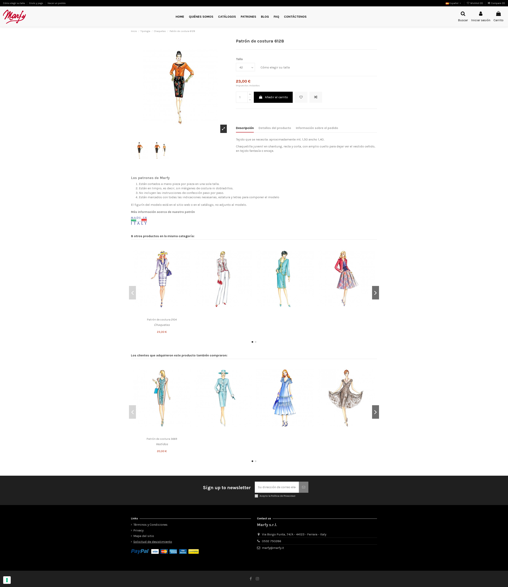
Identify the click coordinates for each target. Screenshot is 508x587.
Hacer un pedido (57, 3)
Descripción (245, 128)
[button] (248, 16)
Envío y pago (36, 3)
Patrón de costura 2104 (162, 319)
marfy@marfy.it (273, 548)
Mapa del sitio (143, 536)
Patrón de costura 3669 (161, 439)
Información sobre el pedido (317, 128)
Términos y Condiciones (150, 524)
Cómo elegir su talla (14, 3)
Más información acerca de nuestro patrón (163, 212)
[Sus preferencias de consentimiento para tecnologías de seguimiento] (7, 580)
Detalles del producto (275, 128)
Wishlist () (476, 3)
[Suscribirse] (303, 487)
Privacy (138, 530)
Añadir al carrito (276, 97)
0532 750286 (271, 541)
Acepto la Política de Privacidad (277, 495)
